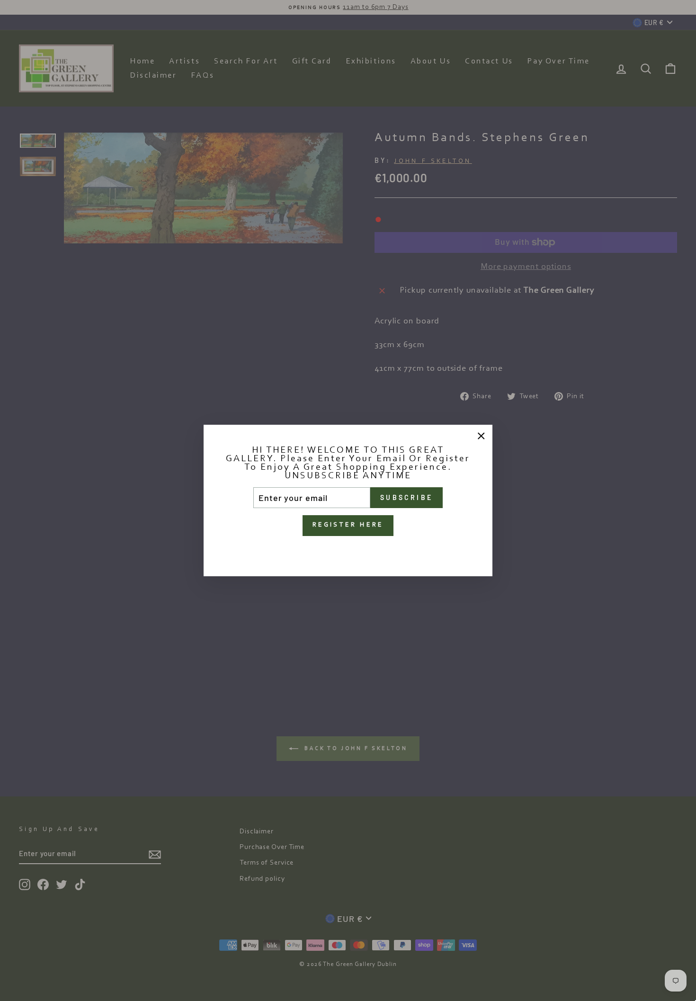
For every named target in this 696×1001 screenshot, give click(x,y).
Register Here (348, 525)
